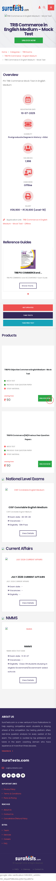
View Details (28, 533)
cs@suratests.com (14, 768)
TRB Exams (27, 52)
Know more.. (28, 285)
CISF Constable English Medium (28, 507)
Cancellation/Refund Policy (15, 818)
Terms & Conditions (12, 793)
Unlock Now (44, 398)
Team (6, 830)
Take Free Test (28, 323)
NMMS (28, 646)
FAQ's (16, 869)
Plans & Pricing (10, 798)
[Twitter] (9, 775)
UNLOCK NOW (29, 40)
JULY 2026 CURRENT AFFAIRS (28, 577)
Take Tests (28, 315)
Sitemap (26, 869)
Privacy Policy (9, 789)
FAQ (5, 843)
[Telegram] (23, 775)
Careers (7, 839)
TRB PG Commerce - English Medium (20, 56)
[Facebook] (4, 775)
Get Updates (28, 307)
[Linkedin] (13, 775)
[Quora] (18, 775)
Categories (15, 52)
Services (7, 835)
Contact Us (8, 814)
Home (4, 52)
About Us (7, 810)
